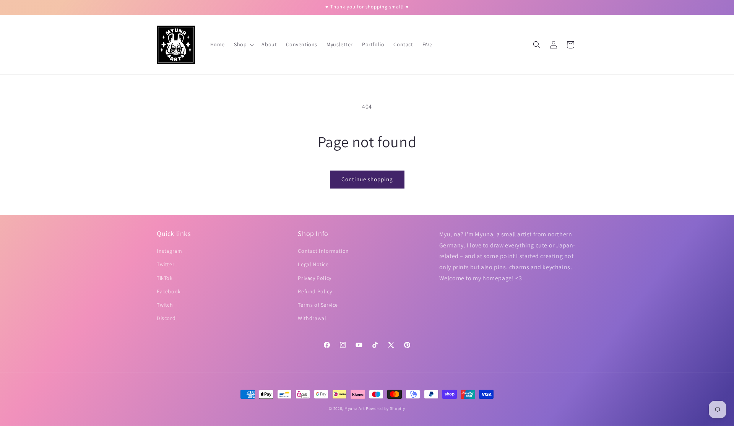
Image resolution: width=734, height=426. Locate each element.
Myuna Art (354, 408)
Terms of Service (318, 304)
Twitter (165, 264)
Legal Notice (313, 264)
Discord (166, 318)
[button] (243, 44)
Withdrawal (312, 318)
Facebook (169, 291)
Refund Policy (315, 291)
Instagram (169, 250)
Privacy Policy (314, 278)
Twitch (165, 304)
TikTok (165, 278)
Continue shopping (367, 179)
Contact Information (323, 250)
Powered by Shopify (385, 408)
